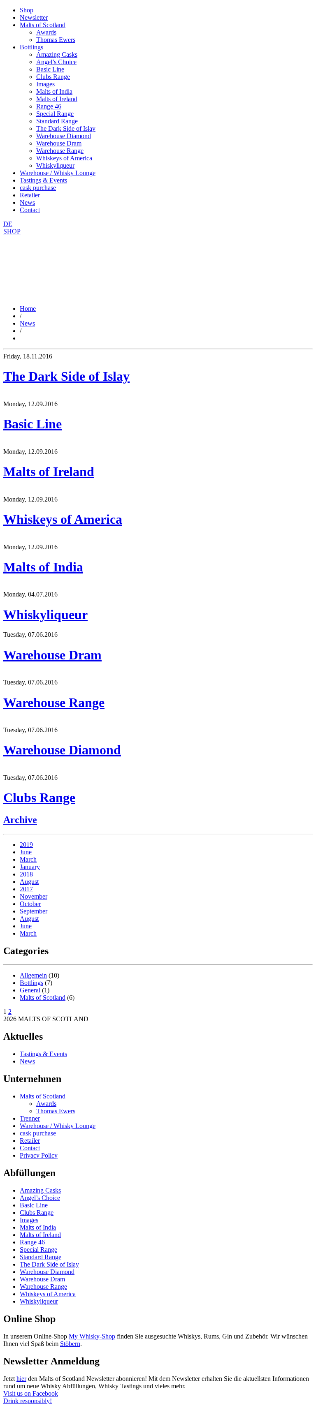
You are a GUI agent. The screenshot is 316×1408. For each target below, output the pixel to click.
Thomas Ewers (55, 39)
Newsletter (34, 17)
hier (21, 1378)
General (30, 990)
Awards (46, 32)
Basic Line (50, 69)
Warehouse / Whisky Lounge (57, 172)
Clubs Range (53, 76)
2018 (26, 874)
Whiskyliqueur (55, 165)
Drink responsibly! (27, 1400)
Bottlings (31, 47)
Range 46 (48, 106)
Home (28, 308)
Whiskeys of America (64, 158)
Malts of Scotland (42, 24)
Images (45, 84)
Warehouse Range (60, 150)
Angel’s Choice (56, 61)
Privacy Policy (39, 1155)
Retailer (30, 195)
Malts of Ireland (56, 98)
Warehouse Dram (58, 143)
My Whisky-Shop (92, 1336)
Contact (30, 209)
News (27, 202)
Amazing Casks (56, 54)
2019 (26, 844)
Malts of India (54, 91)
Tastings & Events (43, 180)
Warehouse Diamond (63, 135)
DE (7, 223)
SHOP (12, 231)
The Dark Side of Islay (65, 128)
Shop (26, 10)
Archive (20, 819)
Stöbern (70, 1343)
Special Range (55, 113)
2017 (26, 888)
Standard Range (57, 121)
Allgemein (33, 975)
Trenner (30, 1118)
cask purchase (38, 187)
